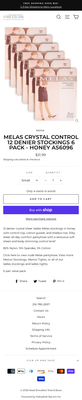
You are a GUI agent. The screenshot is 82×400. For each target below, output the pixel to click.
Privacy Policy (41, 342)
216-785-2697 (41, 304)
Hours (41, 316)
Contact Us (41, 310)
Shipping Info (41, 329)
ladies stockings (14, 263)
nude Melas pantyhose (42, 255)
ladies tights (39, 263)
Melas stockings (52, 228)
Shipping (8, 159)
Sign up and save (41, 360)
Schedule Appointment (41, 348)
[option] (41, 5)
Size (29, 172)
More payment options (41, 218)
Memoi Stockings (15, 259)
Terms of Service (41, 335)
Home (40, 130)
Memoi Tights (37, 259)
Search (41, 298)
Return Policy (41, 323)
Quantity (53, 172)
